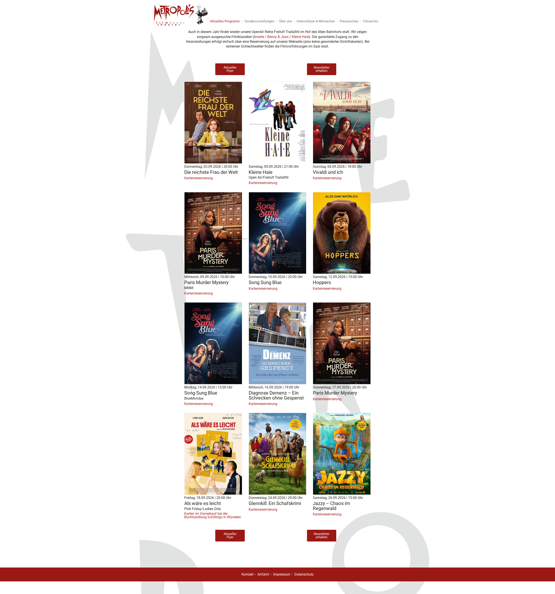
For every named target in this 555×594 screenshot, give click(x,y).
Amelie (259, 37)
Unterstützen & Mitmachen (316, 21)
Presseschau (349, 21)
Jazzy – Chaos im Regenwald (331, 505)
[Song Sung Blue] (278, 233)
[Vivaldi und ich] (342, 123)
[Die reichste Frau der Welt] (213, 123)
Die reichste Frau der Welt (211, 172)
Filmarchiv (370, 21)
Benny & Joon (278, 37)
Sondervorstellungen (259, 21)
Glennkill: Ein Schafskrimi (275, 503)
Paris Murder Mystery (206, 282)
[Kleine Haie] (278, 123)
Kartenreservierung (198, 178)
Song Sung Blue (265, 282)
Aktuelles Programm (225, 21)
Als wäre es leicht (202, 503)
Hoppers (322, 282)
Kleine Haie (300, 37)
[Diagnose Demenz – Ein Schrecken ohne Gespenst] (278, 343)
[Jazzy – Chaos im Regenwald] (342, 454)
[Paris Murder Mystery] (213, 233)
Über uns (285, 21)
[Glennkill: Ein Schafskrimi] (278, 454)
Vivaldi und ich (328, 172)
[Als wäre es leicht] (213, 454)
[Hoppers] (342, 233)
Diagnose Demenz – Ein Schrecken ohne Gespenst (276, 395)
